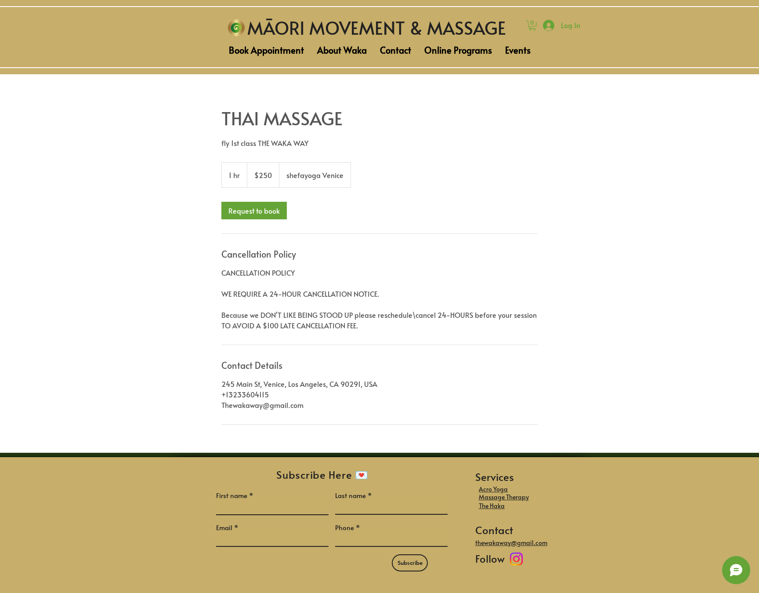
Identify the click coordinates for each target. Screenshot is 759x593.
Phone (344, 527)
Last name (350, 495)
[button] (532, 25)
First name (231, 495)
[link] (254, 210)
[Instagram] (516, 559)
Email (224, 527)
